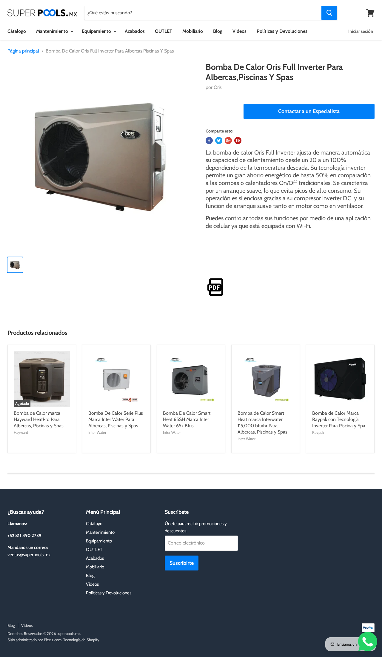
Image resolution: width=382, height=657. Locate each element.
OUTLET (163, 31)
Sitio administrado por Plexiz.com (34, 639)
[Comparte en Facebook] (209, 140)
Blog (217, 31)
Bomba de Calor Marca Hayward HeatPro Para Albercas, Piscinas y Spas (39, 419)
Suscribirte (182, 563)
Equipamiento (97, 31)
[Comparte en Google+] (228, 140)
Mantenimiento (52, 31)
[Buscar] (329, 13)
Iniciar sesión (360, 31)
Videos (239, 31)
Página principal (23, 51)
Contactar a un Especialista (309, 111)
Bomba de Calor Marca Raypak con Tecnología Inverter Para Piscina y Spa (338, 419)
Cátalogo (16, 31)
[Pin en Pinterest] (237, 140)
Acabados (135, 31)
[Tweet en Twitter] (218, 140)
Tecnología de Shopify (81, 639)
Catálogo (94, 523)
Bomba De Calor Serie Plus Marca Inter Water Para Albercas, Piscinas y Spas (115, 419)
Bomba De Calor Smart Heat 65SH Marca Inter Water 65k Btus (186, 419)
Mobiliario (192, 31)
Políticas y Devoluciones (282, 31)
